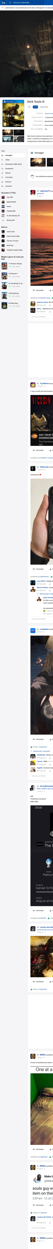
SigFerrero (44, 1157)
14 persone (43, 747)
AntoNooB (41, 755)
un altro (50, 458)
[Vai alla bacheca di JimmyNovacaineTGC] (32, 787)
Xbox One (44, 107)
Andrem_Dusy (45, 298)
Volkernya (44, 467)
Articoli (7, 173)
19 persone (43, 989)
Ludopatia (44, 629)
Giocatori (8, 186)
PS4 (35, 107)
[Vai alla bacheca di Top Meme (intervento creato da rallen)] (32, 384)
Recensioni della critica (13, 164)
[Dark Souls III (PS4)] (13, 113)
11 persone (43, 1213)
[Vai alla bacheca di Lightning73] (32, 192)
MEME (42, 1055)
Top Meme (44, 383)
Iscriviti (47, 8)
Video (7, 160)
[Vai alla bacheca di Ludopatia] (32, 630)
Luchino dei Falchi (44, 1217)
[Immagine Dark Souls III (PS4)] (7, 133)
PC (29, 107)
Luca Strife (41, 581)
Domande (8, 177)
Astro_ (39, 309)
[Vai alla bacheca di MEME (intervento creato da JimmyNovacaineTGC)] (32, 1056)
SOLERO (43, 458)
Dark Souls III (35, 101)
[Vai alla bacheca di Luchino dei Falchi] (32, 928)
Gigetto (40, 768)
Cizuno (39, 761)
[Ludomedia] (3, 2)
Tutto (3, 151)
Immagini (8, 155)
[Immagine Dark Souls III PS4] (37, 162)
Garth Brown (44, 577)
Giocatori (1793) (8, 193)
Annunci (8, 182)
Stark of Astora (42, 587)
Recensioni (9, 169)
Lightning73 (45, 191)
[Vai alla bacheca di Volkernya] (32, 468)
